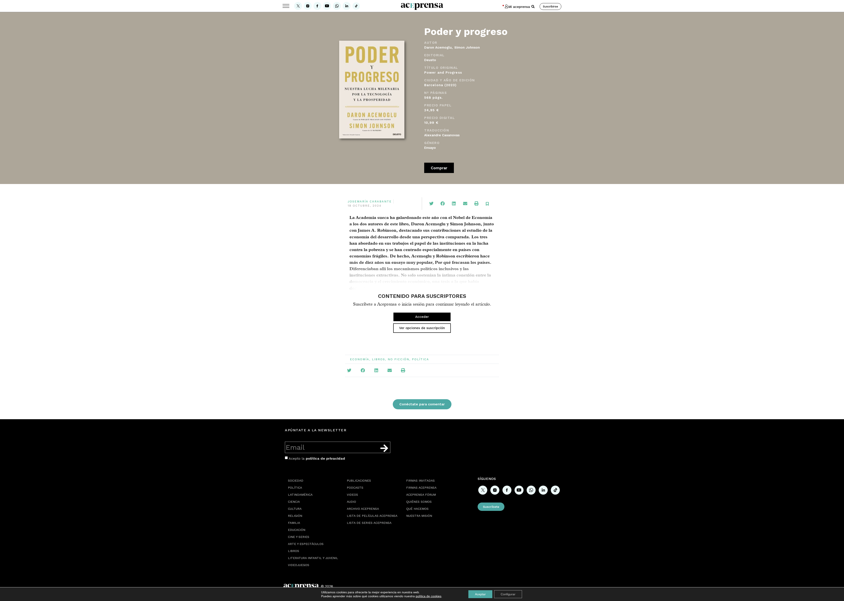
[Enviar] (384, 448)
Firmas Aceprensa (421, 487)
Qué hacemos (417, 508)
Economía (359, 359)
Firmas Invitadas (420, 480)
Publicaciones (359, 480)
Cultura (295, 508)
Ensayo (430, 148)
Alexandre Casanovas (442, 135)
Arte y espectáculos (306, 544)
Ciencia (294, 501)
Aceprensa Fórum (421, 494)
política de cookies (428, 596)
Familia (294, 523)
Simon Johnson (467, 47)
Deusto (430, 60)
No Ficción (398, 359)
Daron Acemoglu (438, 47)
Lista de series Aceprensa (369, 523)
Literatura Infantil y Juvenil (313, 558)
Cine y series (298, 537)
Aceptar (480, 594)
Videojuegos (298, 565)
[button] (533, 7)
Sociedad (295, 480)
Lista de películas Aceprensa (372, 515)
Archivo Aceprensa (363, 508)
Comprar (439, 168)
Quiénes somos (419, 501)
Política (420, 359)
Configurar (508, 594)
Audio (351, 501)
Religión (295, 515)
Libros (378, 359)
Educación (296, 530)
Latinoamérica (300, 494)
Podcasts (355, 487)
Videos (352, 494)
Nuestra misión (419, 515)
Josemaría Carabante (370, 201)
